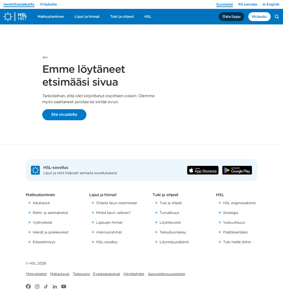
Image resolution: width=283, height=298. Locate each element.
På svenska (247, 4)
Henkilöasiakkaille (19, 4)
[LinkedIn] (54, 286)
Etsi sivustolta (64, 114)
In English (270, 4)
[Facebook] (28, 286)
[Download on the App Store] (203, 170)
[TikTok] (46, 286)
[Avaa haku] (276, 16)
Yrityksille (48, 4)
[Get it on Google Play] (237, 170)
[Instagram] (37, 286)
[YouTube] (63, 286)
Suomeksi (224, 4)
